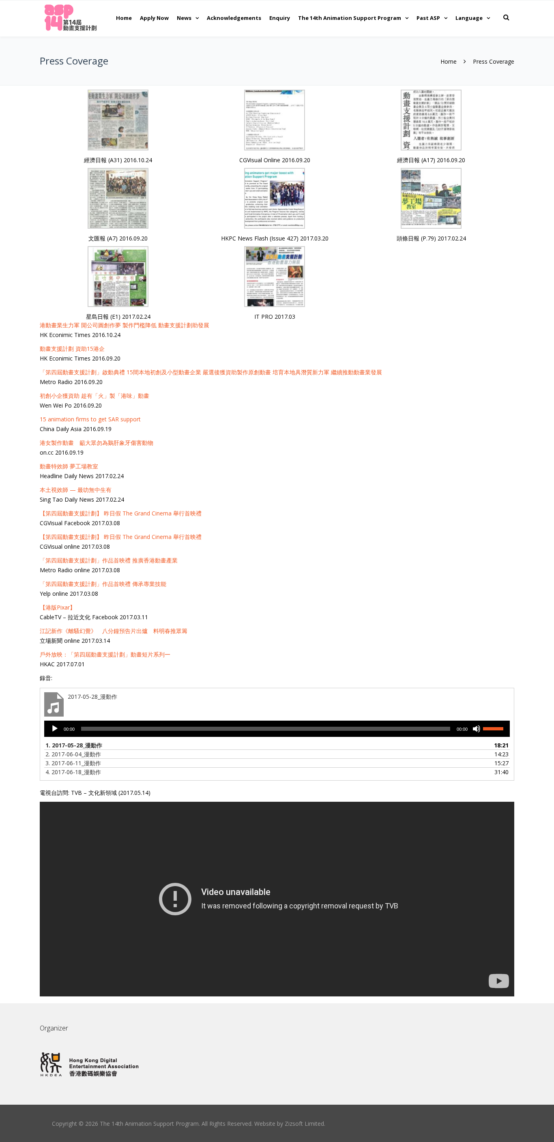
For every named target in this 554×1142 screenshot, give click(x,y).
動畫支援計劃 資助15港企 (72, 348)
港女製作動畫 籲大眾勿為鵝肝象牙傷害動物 (96, 442)
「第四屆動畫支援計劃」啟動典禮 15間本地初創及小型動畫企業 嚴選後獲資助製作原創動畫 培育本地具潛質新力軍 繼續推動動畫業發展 (211, 372)
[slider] (494, 728)
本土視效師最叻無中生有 (76, 490)
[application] (277, 729)
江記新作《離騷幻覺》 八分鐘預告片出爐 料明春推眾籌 (113, 631)
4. (73, 772)
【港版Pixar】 (57, 607)
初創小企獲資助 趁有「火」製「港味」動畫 (94, 395)
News (184, 17)
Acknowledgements (234, 17)
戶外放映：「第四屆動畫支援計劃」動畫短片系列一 (105, 654)
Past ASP (428, 17)
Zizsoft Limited (304, 1123)
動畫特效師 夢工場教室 (69, 466)
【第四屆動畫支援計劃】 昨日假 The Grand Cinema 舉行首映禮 (121, 513)
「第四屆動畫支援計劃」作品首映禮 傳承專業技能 (103, 584)
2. (73, 754)
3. (73, 763)
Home (124, 17)
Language (469, 17)
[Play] (55, 729)
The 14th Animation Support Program (349, 17)
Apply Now (154, 17)
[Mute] (476, 729)
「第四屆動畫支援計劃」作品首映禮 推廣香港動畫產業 (109, 560)
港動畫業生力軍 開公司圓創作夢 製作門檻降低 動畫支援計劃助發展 (124, 325)
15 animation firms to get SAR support (90, 419)
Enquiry (279, 17)
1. (73, 745)
